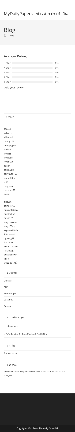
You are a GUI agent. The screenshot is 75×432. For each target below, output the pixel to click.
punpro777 (9, 205)
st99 (6, 182)
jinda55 (7, 153)
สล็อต (6, 194)
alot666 (8, 201)
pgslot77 (8, 217)
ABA (6, 286)
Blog (11, 35)
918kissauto (10, 234)
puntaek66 (9, 213)
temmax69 (9, 190)
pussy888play (11, 209)
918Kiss (8, 280)
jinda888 (8, 157)
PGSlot (55, 371)
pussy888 (9, 169)
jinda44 (7, 149)
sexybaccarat (10, 222)
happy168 (9, 141)
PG (50, 371)
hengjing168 (10, 145)
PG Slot (62, 371)
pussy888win (10, 254)
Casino (7, 306)
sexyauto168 (10, 173)
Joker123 (44, 371)
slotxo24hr (9, 178)
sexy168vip (9, 226)
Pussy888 (8, 375)
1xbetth (8, 133)
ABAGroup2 (10, 293)
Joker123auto (11, 246)
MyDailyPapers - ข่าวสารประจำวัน (36, 13)
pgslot (7, 165)
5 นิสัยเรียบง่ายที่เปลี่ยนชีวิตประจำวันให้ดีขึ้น (25, 334)
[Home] (5, 35)
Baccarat (8, 299)
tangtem (8, 186)
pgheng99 (9, 238)
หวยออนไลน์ (10, 262)
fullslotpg (8, 250)
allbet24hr (9, 137)
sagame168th (11, 230)
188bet (7, 129)
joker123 (8, 161)
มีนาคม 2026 (10, 353)
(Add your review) (14, 87)
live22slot (9, 242)
